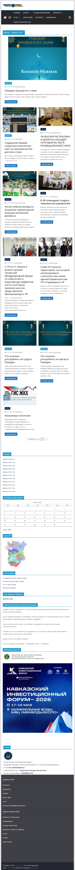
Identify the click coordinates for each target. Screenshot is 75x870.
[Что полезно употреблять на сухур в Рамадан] (20, 333)
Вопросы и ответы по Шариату (13, 829)
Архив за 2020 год (9, 478)
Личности (57, 13)
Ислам (25, 13)
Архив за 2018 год (9, 485)
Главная (17, 13)
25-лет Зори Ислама (9, 584)
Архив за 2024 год (9, 465)
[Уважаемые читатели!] (20, 395)
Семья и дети (7, 842)
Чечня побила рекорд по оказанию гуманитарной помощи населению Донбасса (19, 211)
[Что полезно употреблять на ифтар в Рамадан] (55, 333)
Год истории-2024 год (22, 22)
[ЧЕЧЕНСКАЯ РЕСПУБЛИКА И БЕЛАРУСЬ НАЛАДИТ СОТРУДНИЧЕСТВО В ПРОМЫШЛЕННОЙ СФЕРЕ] (55, 116)
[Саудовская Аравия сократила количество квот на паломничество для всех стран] (20, 119)
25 (5, 524)
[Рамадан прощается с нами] (37, 58)
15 (44, 517)
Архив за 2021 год (9, 475)
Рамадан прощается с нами (21, 90)
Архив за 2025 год (9, 462)
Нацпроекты (51, 17)
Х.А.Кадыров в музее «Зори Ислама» (15, 578)
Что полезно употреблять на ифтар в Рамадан (54, 359)
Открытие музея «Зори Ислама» (13, 581)
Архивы (5, 793)
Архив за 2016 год (9, 491)
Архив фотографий (9, 588)
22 (44, 521)
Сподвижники (8, 821)
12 (15, 517)
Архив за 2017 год (9, 488)
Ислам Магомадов (20, 87)
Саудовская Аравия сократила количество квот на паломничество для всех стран (18, 147)
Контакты (39, 17)
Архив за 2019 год (9, 482)
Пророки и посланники (11, 817)
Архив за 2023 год (9, 469)
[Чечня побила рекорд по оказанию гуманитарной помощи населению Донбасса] (20, 183)
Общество (8, 83)
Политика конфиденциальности (14, 806)
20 (25, 521)
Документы (7, 789)
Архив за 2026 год (9, 459)
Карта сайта (27, 17)
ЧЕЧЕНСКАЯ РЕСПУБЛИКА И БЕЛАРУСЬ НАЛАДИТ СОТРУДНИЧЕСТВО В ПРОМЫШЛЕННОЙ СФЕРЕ (55, 141)
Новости (8, 199)
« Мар (5, 530)
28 (34, 524)
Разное (43, 129)
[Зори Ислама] (5, 17)
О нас (16, 17)
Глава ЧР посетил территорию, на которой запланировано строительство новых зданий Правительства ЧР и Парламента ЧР (55, 274)
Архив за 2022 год (9, 472)
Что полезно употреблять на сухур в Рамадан (18, 359)
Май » (10, 530)
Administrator (18, 139)
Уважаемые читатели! (18, 415)
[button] (29, 12)
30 (54, 524)
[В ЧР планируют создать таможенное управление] (55, 180)
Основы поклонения (41, 13)
